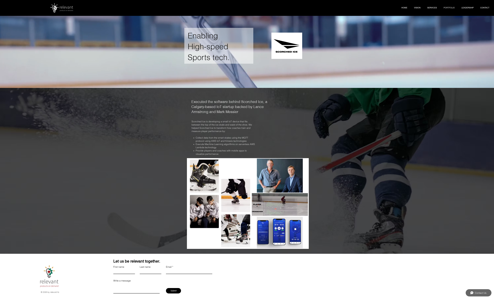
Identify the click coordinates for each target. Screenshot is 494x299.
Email (169, 267)
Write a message (122, 281)
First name (118, 267)
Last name (145, 267)
